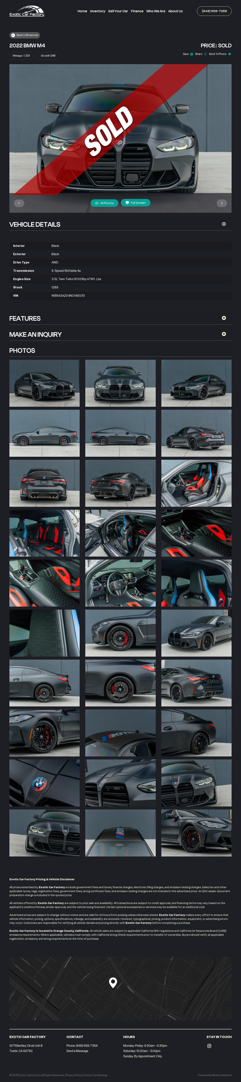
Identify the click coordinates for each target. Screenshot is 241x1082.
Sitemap (102, 1075)
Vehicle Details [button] (34, 224)
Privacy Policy (74, 1075)
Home (82, 10)
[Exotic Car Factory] (26, 11)
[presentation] (19, 203)
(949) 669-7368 (214, 11)
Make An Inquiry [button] (35, 334)
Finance (137, 10)
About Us (175, 10)
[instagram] (209, 1045)
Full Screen (138, 202)
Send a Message (77, 1051)
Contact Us (89, 1075)
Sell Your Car (118, 10)
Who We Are (155, 10)
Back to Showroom (27, 35)
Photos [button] (22, 350)
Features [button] (25, 318)
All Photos (107, 203)
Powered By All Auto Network (215, 1075)
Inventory (97, 10)
